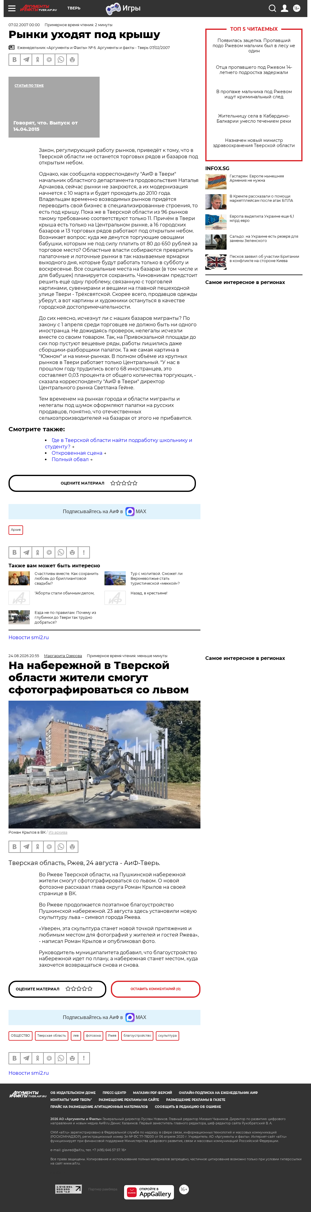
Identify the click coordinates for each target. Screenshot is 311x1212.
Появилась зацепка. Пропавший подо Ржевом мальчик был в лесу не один (254, 46)
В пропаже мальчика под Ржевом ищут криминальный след (254, 94)
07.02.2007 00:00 (24, 25)
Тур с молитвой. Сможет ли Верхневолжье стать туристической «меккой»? (157, 578)
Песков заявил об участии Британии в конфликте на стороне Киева (264, 258)
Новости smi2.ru (29, 637)
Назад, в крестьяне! (149, 593)
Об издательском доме (73, 1093)
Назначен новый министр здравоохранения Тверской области (254, 143)
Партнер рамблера (102, 1189)
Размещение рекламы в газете (195, 1100)
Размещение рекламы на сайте (129, 1100)
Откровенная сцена (77, 453)
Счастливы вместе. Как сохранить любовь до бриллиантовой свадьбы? (66, 578)
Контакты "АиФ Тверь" (71, 1100)
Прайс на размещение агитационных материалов (99, 1107)
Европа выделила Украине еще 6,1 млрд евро (262, 218)
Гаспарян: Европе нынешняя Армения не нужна (257, 178)
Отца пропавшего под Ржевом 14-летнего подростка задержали (254, 70)
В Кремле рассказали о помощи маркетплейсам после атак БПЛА (261, 198)
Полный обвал (70, 459)
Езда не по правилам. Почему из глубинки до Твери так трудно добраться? (65, 617)
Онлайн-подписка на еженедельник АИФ (218, 1093)
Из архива (58, 832)
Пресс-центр (114, 1093)
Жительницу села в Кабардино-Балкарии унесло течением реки (254, 119)
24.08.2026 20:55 (24, 655)
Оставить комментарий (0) (156, 989)
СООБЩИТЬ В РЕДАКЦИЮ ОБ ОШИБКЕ (188, 1107)
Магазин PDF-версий (152, 1093)
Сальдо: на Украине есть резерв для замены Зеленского (264, 238)
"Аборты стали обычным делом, (64, 593)
